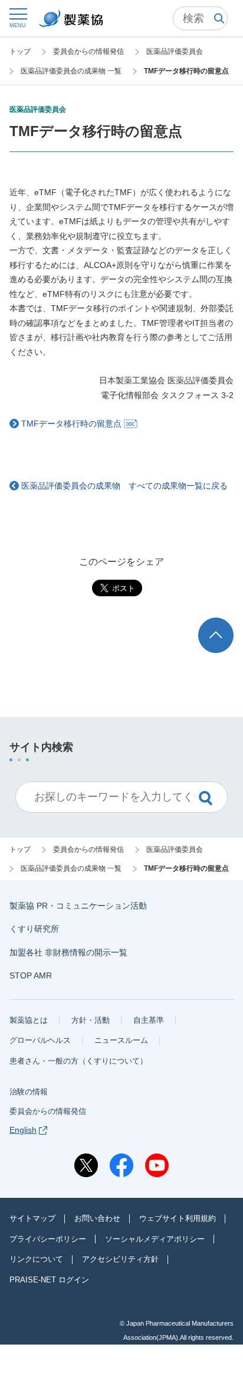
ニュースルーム (121, 1040)
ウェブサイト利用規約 (177, 1218)
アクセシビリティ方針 (120, 1259)
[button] (17, 17)
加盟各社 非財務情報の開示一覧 (68, 952)
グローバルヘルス (40, 1040)
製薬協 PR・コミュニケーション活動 (78, 905)
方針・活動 (90, 1020)
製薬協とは (28, 1020)
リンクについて (36, 1259)
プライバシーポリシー (47, 1239)
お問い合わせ (97, 1218)
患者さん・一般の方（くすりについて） (78, 1060)
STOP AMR (30, 975)
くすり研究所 (34, 928)
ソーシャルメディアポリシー (155, 1239)
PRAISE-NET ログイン (49, 1279)
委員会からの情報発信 (47, 1111)
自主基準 (148, 1020)
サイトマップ (32, 1218)
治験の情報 (28, 1091)
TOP (227, 623)
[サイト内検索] (200, 18)
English (23, 1130)
